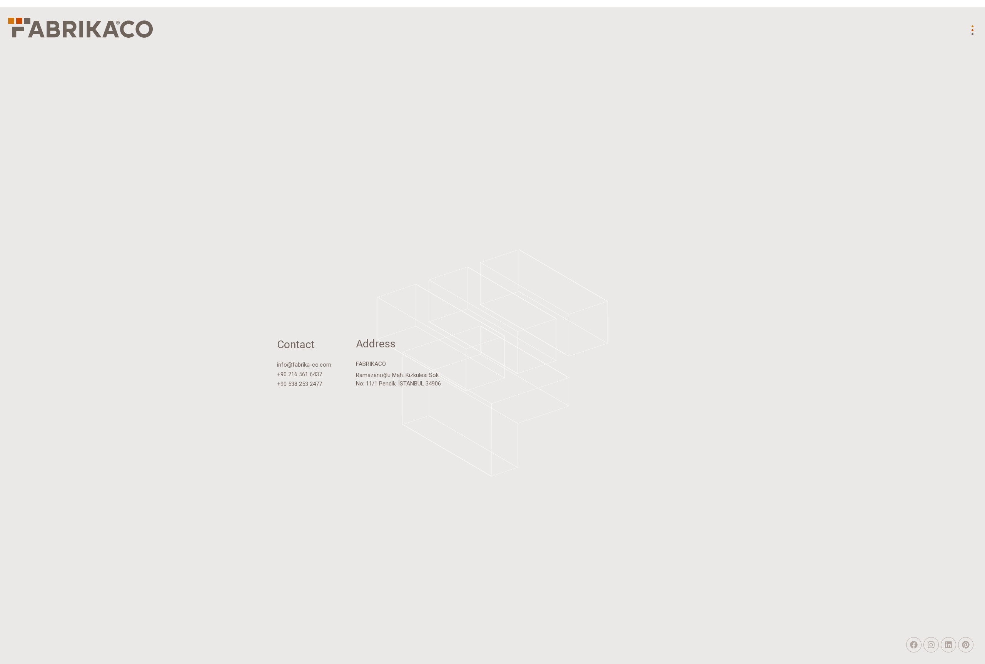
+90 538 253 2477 (299, 383)
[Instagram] (931, 644)
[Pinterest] (965, 644)
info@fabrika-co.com (304, 364)
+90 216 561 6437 (299, 374)
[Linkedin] (948, 644)
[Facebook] (914, 644)
